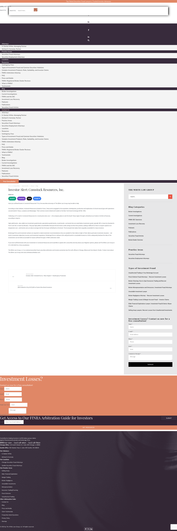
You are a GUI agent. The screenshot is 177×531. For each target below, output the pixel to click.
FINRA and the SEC (8, 97)
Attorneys (5, 44)
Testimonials (6, 86)
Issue (130, 346)
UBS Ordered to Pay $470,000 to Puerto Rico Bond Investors (35, 286)
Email (2, 394)
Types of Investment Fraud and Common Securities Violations (23, 67)
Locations (5, 59)
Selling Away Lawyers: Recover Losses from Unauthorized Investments (150, 310)
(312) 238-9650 (20, 443)
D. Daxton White (16, 185)
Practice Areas (7, 52)
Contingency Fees (8, 65)
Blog (3, 89)
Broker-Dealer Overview (136, 240)
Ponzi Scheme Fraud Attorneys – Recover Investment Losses (147, 277)
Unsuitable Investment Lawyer (138, 291)
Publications (6, 105)
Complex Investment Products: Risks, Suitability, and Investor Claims (25, 70)
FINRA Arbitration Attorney (11, 73)
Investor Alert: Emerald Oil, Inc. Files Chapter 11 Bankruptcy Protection (46, 275)
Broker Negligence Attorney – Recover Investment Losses (146, 295)
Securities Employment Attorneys (13, 57)
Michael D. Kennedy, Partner (11, 49)
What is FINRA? (7, 83)
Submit (150, 364)
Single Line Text (5, 405)
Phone (131, 339)
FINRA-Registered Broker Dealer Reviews (16, 81)
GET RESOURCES (88, 427)
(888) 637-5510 (6, 443)
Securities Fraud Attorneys (11, 54)
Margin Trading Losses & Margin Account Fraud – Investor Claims (149, 299)
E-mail (131, 331)
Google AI (37, 198)
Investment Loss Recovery (11, 99)
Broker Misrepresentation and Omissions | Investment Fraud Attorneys (150, 287)
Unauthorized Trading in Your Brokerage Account (143, 273)
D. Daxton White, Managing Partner (14, 46)
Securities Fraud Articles (10, 107)
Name (130, 324)
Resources (5, 62)
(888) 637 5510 (5, 6)
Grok (29, 198)
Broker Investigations (9, 91)
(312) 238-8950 (34, 443)
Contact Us (5, 110)
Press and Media (7, 78)
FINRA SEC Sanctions (135, 220)
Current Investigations (9, 94)
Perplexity (21, 198)
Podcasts (5, 102)
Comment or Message (135, 353)
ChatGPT (12, 198)
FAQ (3, 75)
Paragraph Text (4, 414)
